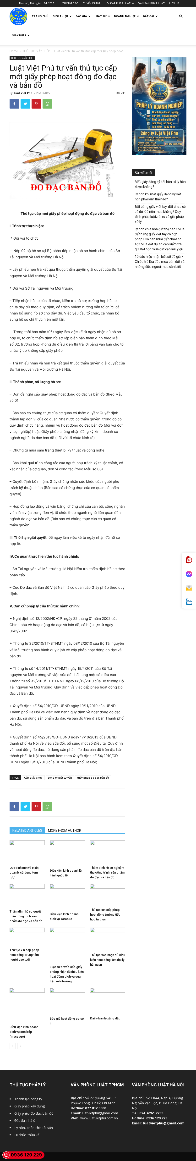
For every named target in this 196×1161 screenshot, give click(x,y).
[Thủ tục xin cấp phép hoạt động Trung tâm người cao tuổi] (27, 937)
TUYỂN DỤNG (91, 3)
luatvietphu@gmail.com (100, 1113)
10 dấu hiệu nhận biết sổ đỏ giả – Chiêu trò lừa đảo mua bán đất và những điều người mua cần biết (160, 262)
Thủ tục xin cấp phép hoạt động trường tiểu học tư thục (105, 914)
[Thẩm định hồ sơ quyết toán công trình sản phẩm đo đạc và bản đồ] (27, 896)
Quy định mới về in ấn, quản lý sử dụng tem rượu (24, 872)
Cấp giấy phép (33, 777)
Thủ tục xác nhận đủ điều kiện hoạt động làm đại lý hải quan (107, 959)
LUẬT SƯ (100, 16)
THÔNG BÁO (70, 3)
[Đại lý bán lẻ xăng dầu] (107, 1001)
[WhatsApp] (47, 104)
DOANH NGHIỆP (125, 16)
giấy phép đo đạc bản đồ (93, 777)
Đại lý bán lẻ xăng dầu (105, 1018)
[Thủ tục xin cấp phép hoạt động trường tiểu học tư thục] (107, 895)
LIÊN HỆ (174, 3)
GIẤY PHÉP (19, 35)
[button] (180, 16)
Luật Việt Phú (23, 93)
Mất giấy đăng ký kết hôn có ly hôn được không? (160, 184)
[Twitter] (25, 104)
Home (14, 51)
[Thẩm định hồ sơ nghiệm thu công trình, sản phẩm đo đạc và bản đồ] (107, 852)
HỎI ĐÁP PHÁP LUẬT (118, 3)
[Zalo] (189, 602)
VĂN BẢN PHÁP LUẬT (151, 3)
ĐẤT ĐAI (148, 16)
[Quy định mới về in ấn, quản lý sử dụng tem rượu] (27, 852)
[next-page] (20, 1046)
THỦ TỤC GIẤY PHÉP (36, 51)
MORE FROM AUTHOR (64, 830)
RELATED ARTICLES (27, 830)
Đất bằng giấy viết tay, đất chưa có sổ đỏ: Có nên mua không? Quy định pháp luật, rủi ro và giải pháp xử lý (160, 214)
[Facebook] (14, 104)
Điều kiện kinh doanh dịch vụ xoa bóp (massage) (24, 1031)
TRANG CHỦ (40, 16)
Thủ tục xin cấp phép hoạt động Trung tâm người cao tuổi (24, 954)
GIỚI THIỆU (60, 16)
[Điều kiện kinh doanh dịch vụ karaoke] (67, 897)
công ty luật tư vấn (60, 777)
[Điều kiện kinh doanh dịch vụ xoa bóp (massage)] (27, 1005)
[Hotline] (189, 560)
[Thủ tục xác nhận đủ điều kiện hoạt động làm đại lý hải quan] (107, 939)
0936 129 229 (26, 1155)
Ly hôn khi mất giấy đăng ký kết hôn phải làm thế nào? (158, 196)
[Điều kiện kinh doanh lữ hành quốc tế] (67, 853)
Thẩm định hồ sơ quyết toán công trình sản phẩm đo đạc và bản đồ (26, 916)
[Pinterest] (36, 104)
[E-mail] (189, 588)
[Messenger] (189, 574)
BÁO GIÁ (81, 16)
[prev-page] (13, 1046)
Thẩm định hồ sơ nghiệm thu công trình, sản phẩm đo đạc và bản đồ (107, 872)
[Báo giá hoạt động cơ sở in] (67, 1001)
